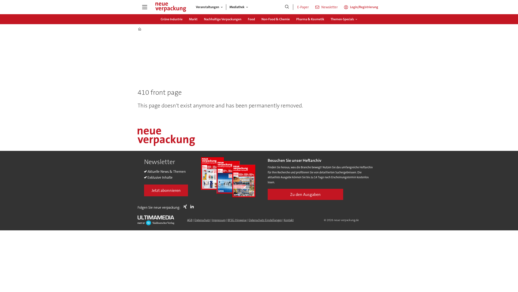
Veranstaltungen (207, 7)
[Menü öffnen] (145, 7)
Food (251, 19)
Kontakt (289, 220)
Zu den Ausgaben (305, 194)
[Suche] (287, 7)
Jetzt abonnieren (166, 190)
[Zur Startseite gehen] (170, 7)
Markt (193, 19)
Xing (186, 207)
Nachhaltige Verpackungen (222, 19)
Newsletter (329, 7)
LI (193, 207)
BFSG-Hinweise (237, 220)
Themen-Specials (342, 19)
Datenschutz (202, 220)
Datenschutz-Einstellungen (265, 220)
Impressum (219, 220)
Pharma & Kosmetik (310, 19)
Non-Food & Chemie (275, 19)
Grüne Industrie (172, 19)
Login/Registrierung (364, 7)
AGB (189, 220)
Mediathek (236, 7)
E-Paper (303, 7)
